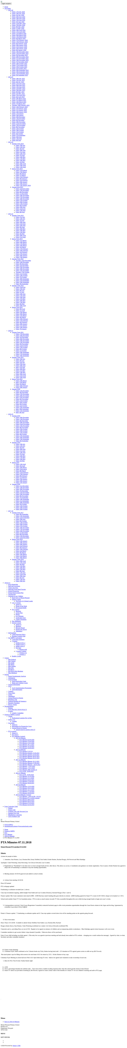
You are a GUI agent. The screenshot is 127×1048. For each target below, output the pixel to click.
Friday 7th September (22, 497)
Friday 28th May (20, 369)
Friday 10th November (22, 199)
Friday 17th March (21, 244)
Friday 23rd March (21, 556)
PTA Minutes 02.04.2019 (26, 805)
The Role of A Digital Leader (24, 601)
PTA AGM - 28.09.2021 (26, 771)
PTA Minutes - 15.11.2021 (27, 768)
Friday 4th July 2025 (18, 82)
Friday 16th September (22, 282)
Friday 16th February (22, 549)
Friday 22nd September (22, 517)
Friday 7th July (20, 220)
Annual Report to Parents (15, 698)
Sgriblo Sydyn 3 (20, 644)
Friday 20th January (21, 255)
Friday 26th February (22, 386)
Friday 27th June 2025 (18, 83)
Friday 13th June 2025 (18, 87)
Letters (10, 694)
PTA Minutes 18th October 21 (28, 770)
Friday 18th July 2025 (18, 78)
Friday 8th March (21, 174)
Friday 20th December (18, 117)
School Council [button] (16, 623)
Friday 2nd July (20, 362)
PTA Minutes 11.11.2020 (26, 778)
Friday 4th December (22, 392)
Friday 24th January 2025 (19, 112)
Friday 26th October (22, 509)
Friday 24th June (20, 294)
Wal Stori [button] (18, 648)
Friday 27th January (21, 254)
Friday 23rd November (22, 492)
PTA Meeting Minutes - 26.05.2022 (29, 765)
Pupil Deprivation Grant (19, 681)
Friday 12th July (20, 147)
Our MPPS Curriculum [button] (15, 638)
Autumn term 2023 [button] (17, 187)
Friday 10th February (22, 250)
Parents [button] (6, 674)
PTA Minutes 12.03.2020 (26, 786)
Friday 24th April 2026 (18, 30)
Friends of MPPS (9, 831)
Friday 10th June (20, 297)
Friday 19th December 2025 (20, 52)
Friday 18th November (22, 269)
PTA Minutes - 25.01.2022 (27, 766)
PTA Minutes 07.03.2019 (26, 803)
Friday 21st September (22, 501)
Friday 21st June (20, 152)
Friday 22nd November (19, 123)
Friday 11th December (22, 391)
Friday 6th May (20, 304)
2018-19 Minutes (9, 836)
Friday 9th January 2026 (19, 50)
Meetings (18, 611)
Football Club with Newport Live (18, 811)
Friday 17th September (22, 354)
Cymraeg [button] (14, 641)
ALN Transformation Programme (22, 688)
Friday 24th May (20, 157)
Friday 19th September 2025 (20, 72)
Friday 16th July (20, 359)
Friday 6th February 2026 (19, 43)
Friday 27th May (20, 299)
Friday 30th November (22, 489)
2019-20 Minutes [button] (21, 785)
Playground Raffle (21, 608)
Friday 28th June (20, 150)
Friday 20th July (20, 581)
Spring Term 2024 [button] (17, 169)
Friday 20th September (22, 437)
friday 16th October (21, 402)
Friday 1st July (20, 292)
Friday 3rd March (21, 247)
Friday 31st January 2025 (19, 110)
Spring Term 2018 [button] (17, 539)
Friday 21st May (20, 371)
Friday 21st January (21, 325)
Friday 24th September (22, 352)
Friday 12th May (20, 232)
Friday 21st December (22, 486)
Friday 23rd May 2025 (18, 88)
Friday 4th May (20, 564)
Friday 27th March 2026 (19, 33)
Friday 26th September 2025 (20, 70)
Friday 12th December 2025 (20, 53)
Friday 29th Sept (20, 207)
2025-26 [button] (10, 10)
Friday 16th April (21, 377)
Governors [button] (11, 723)
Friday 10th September (22, 356)
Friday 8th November (18, 127)
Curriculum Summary (18, 639)
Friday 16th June (20, 225)
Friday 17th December (22, 334)
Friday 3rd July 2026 (18, 15)
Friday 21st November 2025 (20, 58)
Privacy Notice (12, 704)
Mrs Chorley (12, 661)
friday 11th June (20, 367)
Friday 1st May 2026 (18, 28)
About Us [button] (7, 583)
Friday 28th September (22, 502)
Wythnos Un (23, 653)
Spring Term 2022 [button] (17, 307)
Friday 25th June (20, 364)
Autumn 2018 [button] (16, 484)
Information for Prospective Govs (22, 726)
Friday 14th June (20, 154)
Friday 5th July (20, 149)
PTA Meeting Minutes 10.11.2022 (29, 761)
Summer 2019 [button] (16, 442)
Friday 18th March (21, 314)
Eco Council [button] (15, 609)
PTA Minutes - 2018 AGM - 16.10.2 (30, 796)
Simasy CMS (16, 1045)
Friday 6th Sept (16, 140)
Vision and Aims (13, 588)
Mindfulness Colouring (15, 815)
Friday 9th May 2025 (18, 92)
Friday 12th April (21, 167)
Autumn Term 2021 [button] (18, 332)
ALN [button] (9, 686)
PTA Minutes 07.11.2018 (29, 798)
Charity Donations (21, 619)
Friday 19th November (22, 340)
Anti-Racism (12, 594)
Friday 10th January (18, 115)
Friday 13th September (22, 439)
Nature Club (11, 810)
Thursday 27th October (22, 272)
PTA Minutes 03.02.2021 (26, 780)
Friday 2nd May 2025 (18, 93)
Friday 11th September (22, 411)
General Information (14, 684)
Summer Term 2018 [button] (18, 559)
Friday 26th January (21, 182)
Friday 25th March (21, 312)
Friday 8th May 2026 (18, 27)
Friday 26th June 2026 (18, 17)
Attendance (19, 631)
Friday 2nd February (22, 180)
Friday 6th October (21, 205)
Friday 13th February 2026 (20, 42)
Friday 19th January (21, 184)
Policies (10, 708)
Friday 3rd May (20, 162)
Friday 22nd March (21, 170)
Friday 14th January (21, 327)
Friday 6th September (22, 441)
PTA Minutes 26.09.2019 (26, 793)
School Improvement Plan (15, 593)
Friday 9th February (21, 179)
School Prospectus (13, 591)
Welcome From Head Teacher (17, 589)
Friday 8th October (21, 349)
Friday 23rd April (21, 376)
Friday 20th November (22, 396)
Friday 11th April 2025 (18, 95)
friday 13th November (22, 397)
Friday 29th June (20, 576)
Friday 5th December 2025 (20, 55)
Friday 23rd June (21, 224)
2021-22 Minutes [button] (21, 759)
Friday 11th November (22, 270)
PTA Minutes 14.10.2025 (26, 746)
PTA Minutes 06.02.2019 (26, 801)
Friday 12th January (21, 541)
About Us (18, 604)
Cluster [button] (10, 716)
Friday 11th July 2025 (18, 80)
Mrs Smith (11, 663)
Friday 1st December (22, 194)
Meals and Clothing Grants (20, 683)
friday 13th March (21, 382)
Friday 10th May (20, 160)
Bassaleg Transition (14, 703)
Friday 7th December (22, 491)
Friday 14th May (20, 372)
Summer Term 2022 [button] (18, 285)
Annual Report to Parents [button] (19, 728)
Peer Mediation (16, 621)
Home (6, 7)
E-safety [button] (10, 711)
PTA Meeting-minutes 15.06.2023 (29, 753)
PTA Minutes (8, 834)
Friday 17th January (18, 113)
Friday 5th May (20, 234)
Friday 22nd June (21, 574)
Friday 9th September (22, 284)
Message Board (20, 628)
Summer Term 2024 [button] (18, 143)
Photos (18, 614)
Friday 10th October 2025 (19, 67)
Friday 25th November (22, 267)
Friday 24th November (22, 195)
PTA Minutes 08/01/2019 (26, 800)
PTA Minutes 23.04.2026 (26, 741)
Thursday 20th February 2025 (20, 105)
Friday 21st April (21, 237)
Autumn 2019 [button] (16, 416)
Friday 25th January (21, 479)
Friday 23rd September (22, 280)
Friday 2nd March (21, 551)
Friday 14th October (22, 275)
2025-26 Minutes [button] (21, 738)
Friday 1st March (21, 175)
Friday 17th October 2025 (19, 65)
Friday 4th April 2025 (18, 97)
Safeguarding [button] (12, 633)
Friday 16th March (21, 554)
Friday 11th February (22, 320)
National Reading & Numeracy (17, 701)
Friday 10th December (22, 335)
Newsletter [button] (7, 8)
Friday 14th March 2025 (19, 102)
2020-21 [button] (10, 330)
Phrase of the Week (21, 606)
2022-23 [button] (10, 214)
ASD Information (17, 689)
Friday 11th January (21, 482)
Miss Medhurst (12, 673)
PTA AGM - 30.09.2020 (26, 775)
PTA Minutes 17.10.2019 (26, 791)
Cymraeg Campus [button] (21, 651)
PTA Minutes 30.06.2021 (26, 783)
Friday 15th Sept (20, 210)
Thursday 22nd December (23, 260)
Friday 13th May (20, 302)
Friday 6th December (18, 120)
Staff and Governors (14, 586)
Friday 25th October (18, 128)
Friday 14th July (20, 219)
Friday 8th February (21, 476)
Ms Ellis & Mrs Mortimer (15, 671)
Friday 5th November (22, 344)
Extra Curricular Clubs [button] (11, 806)
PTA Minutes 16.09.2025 (26, 748)
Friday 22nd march (21, 469)
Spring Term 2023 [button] (17, 239)
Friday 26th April (21, 164)
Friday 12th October (22, 506)
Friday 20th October (22, 202)
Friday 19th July (20, 145)
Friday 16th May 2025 (18, 90)
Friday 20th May (20, 300)
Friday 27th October (22, 200)
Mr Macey (11, 669)
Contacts (10, 691)
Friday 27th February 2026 (20, 40)
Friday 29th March (21, 467)
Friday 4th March (21, 317)
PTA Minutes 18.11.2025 (26, 744)
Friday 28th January (21, 324)
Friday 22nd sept (20, 209)
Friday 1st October (21, 350)
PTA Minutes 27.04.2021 (26, 781)
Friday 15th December (22, 190)
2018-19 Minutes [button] (23, 795)
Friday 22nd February (22, 472)
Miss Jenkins (12, 666)
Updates (14, 721)
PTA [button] (12, 731)
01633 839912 (8, 824)
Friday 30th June (20, 222)
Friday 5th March (21, 384)
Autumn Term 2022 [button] (18, 259)
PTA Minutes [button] (18, 736)
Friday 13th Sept (17, 138)
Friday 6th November (22, 399)
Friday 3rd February (21, 252)
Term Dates (11, 693)
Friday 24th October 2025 (19, 63)
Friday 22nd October (22, 345)
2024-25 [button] (10, 77)
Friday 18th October (18, 130)
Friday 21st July (20, 217)
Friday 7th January (21, 329)
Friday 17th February (22, 249)
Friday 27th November (22, 394)
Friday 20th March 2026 (19, 35)
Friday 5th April (20, 466)
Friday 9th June (20, 227)
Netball (10, 808)
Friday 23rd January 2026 (19, 47)
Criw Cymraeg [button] (16, 603)
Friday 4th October (17, 133)
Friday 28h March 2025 (19, 98)
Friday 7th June (20, 155)
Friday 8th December (22, 192)
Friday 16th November (22, 494)
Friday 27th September (18, 135)
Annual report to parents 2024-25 (25, 729)
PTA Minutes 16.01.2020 (26, 788)
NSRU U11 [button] (11, 719)
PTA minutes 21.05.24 (26, 751)
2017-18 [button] (10, 511)
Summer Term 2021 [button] (18, 357)
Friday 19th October (22, 507)
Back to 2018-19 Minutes (11, 1021)
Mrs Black (11, 664)
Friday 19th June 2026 (18, 18)
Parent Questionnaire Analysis (17, 676)
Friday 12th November (22, 342)
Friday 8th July (20, 290)
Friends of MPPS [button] (12, 714)
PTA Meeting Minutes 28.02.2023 (29, 756)
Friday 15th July (20, 289)
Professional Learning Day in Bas (22, 718)
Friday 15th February (22, 474)
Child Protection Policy (19, 634)
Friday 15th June (20, 573)
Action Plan (19, 613)
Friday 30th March (21, 558)
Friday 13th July (20, 579)
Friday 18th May (20, 568)
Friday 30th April (21, 374)
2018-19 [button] (10, 414)
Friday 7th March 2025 (18, 103)
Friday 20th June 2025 (18, 85)
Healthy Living (16, 656)
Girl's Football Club (14, 816)
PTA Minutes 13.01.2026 (26, 743)
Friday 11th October (18, 132)
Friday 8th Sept (20, 212)
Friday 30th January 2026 (19, 45)
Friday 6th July (20, 578)
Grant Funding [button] (12, 679)
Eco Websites (20, 616)
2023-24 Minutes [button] (21, 749)
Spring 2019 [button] (15, 462)
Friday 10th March (21, 245)
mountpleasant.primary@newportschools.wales (18, 826)
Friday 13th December (18, 118)
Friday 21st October (21, 274)
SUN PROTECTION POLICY (17, 709)
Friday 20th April (21, 561)
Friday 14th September (22, 499)
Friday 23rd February (22, 177)
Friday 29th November (18, 122)
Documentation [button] (8, 706)
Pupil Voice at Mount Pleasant (21, 598)
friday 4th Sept (20, 412)
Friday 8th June (20, 571)
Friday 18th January (21, 481)
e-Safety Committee (18, 713)
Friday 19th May (20, 230)
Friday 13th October (22, 204)
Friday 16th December (22, 262)
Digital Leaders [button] (16, 599)
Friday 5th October (21, 504)
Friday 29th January (21, 387)
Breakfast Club (12, 699)
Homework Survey (21, 629)
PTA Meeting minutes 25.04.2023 (29, 754)
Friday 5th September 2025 (20, 75)
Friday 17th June (20, 295)
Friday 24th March (21, 242)
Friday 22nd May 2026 (18, 23)
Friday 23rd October (22, 401)
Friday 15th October (22, 347)
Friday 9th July (20, 361)
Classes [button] (6, 658)
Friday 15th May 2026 (18, 25)
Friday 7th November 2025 (20, 62)
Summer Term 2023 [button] (18, 215)
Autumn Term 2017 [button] (18, 512)
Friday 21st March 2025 (19, 100)
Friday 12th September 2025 (20, 73)
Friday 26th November (22, 339)
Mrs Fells (11, 668)
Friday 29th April (21, 305)
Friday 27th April (21, 563)
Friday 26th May (20, 229)
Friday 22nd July (21, 287)
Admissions (11, 678)
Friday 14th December (22, 487)
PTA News (15, 734)
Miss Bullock (12, 659)
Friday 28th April (21, 235)
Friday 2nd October (21, 406)
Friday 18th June (20, 366)
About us (14, 724)
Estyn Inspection (13, 584)
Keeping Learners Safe (18, 636)
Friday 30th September (22, 279)
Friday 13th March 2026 (19, 37)
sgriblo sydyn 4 (20, 646)
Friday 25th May (20, 569)
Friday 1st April (20, 310)
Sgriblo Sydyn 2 (20, 643)
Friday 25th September (22, 407)
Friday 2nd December (22, 265)
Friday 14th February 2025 (20, 107)
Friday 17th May (20, 159)
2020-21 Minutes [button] (21, 773)
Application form (21, 618)
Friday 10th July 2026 (18, 13)
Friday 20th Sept (17, 137)
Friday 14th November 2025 (20, 60)
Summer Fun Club (13, 813)
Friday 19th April (21, 165)
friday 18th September (22, 409)
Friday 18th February (22, 319)
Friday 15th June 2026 (18, 20)
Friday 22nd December (22, 189)
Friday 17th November (22, 197)
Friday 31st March (21, 240)
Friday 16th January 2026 (19, 48)
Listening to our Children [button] (15, 596)
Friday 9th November (22, 496)
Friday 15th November (18, 125)
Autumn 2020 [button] (16, 389)
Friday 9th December (22, 264)
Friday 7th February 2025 (19, 108)
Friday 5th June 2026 (18, 22)
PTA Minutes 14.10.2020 (26, 776)
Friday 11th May (20, 566)
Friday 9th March (21, 552)
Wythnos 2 (22, 654)
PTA (5, 833)
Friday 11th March (21, 315)
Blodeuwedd (23, 649)
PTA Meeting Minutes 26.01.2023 (29, 758)
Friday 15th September (22, 516)
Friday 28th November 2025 (20, 57)
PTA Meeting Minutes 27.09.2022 (29, 763)
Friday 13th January (21, 257)
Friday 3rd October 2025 (19, 68)
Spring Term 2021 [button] (17, 379)
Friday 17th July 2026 (18, 12)
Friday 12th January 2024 (23, 185)
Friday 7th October (21, 277)
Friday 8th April (20, 309)
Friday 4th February (21, 322)
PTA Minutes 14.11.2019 (26, 790)
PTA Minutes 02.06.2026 (26, 739)
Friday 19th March (21, 381)
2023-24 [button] (10, 142)
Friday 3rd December (22, 337)
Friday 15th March (21, 172)
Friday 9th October (21, 404)
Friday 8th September (22, 514)
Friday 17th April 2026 (18, 32)
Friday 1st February (21, 477)
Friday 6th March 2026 (18, 38)
